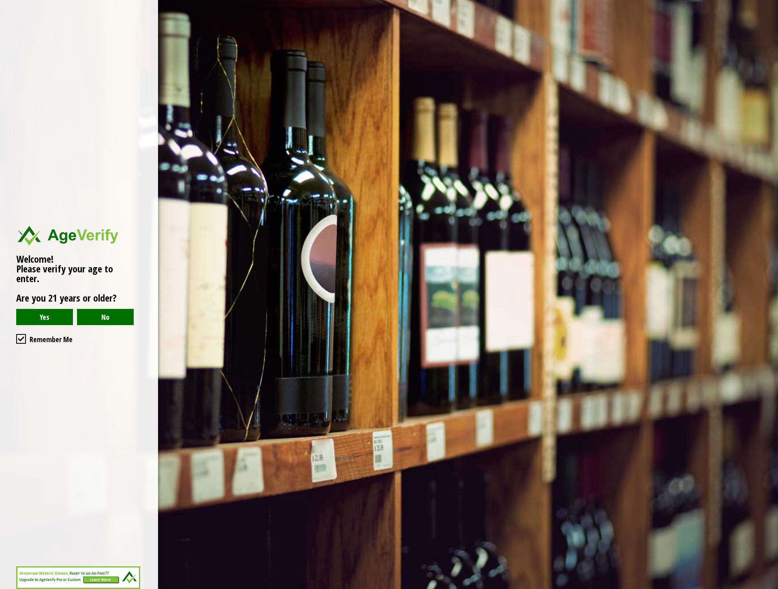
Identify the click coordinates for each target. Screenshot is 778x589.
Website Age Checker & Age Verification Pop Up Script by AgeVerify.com (768, 587)
